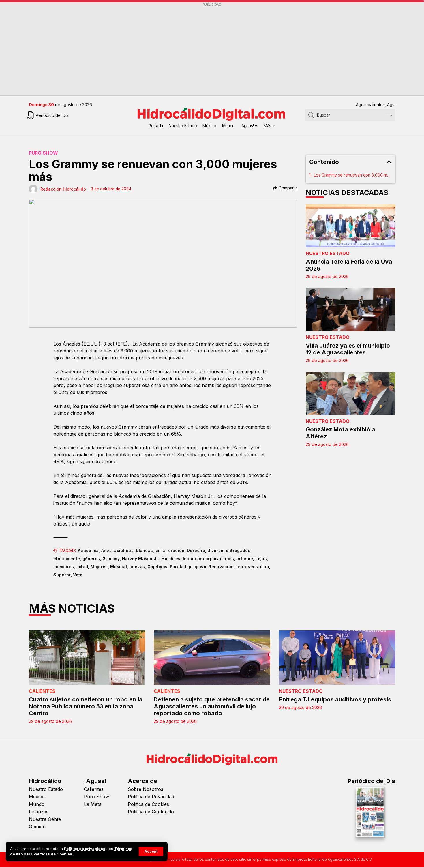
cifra (160, 550)
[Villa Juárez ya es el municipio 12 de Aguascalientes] (350, 309)
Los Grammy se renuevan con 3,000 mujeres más (353, 174)
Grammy (111, 558)
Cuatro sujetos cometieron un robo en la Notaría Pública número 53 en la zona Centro (85, 706)
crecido (176, 550)
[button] (151, 851)
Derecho (196, 550)
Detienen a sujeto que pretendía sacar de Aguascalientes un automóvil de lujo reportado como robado (212, 706)
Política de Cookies (148, 804)
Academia (88, 550)
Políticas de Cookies (52, 854)
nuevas (137, 566)
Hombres (171, 558)
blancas (144, 550)
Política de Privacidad (151, 797)
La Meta (93, 804)
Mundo (36, 804)
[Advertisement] (202, 49)
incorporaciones (216, 558)
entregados (238, 550)
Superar (62, 574)
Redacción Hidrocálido (63, 189)
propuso (197, 566)
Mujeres (99, 566)
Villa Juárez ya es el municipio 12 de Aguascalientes (348, 349)
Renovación (221, 566)
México (37, 797)
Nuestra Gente (45, 819)
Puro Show (43, 153)
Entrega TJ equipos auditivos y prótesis (335, 699)
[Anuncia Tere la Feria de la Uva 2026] (350, 225)
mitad (82, 566)
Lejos (261, 558)
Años (106, 550)
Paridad (178, 566)
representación (252, 566)
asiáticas (124, 550)
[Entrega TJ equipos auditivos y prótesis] (337, 657)
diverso (215, 550)
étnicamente (66, 558)
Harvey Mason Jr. (140, 558)
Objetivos (157, 566)
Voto (77, 574)
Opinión (37, 827)
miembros (63, 566)
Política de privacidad (85, 849)
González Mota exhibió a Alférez (340, 433)
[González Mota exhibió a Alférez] (350, 393)
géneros (91, 558)
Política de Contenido (151, 812)
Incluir (189, 558)
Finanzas (38, 812)
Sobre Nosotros (145, 789)
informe (245, 558)
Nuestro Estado (328, 253)
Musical (118, 566)
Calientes (42, 691)
